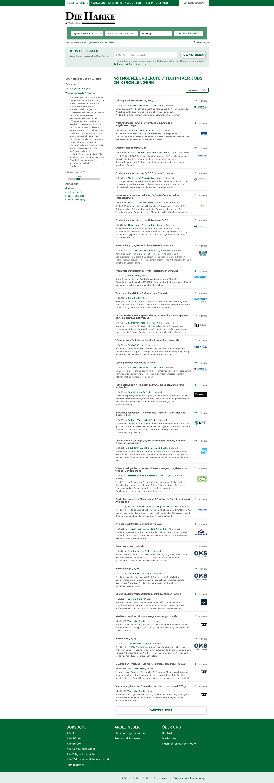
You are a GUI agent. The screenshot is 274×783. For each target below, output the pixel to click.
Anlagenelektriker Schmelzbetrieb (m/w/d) (138, 523)
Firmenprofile (75, 764)
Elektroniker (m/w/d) (127, 568)
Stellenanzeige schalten (130, 733)
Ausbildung (98, 3)
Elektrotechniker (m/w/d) (129, 546)
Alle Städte (74, 738)
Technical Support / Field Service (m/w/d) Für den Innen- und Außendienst (149, 386)
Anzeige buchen (194, 3)
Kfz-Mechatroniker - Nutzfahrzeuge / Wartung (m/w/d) (146, 616)
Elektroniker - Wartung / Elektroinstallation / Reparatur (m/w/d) (150, 663)
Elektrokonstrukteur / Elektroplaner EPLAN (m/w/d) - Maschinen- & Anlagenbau (152, 500)
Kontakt (167, 733)
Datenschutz (140, 778)
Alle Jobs (72, 733)
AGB (124, 778)
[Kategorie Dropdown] (100, 33)
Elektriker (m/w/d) (125, 638)
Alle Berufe (74, 743)
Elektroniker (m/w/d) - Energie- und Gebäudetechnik (144, 245)
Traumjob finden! (188, 33)
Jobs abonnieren (193, 54)
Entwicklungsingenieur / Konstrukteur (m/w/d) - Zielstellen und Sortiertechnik (150, 414)
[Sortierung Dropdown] (204, 90)
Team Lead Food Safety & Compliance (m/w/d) (141, 293)
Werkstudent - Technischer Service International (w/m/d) (147, 340)
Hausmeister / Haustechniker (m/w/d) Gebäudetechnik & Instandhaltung (147, 196)
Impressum (161, 778)
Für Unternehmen (157, 3)
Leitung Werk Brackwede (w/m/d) (134, 100)
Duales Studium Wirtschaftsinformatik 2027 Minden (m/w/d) (148, 593)
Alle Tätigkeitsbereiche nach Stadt (88, 759)
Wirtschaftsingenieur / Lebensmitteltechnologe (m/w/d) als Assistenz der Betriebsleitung (151, 469)
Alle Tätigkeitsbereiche (81, 754)
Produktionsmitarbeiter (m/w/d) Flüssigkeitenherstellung (146, 270)
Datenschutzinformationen (128, 64)
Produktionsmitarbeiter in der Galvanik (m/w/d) (141, 220)
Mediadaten (169, 738)
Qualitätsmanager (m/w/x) (130, 147)
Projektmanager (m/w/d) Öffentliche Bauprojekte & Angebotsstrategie (144, 124)
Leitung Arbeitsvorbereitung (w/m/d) (135, 362)
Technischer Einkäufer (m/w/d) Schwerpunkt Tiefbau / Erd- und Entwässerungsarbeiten (150, 442)
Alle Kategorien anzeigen (77, 88)
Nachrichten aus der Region (125, 3)
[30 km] (78, 179)
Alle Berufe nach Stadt (81, 749)
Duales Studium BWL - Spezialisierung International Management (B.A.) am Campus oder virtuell (151, 316)
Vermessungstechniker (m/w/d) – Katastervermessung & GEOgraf (151, 686)
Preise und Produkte (127, 738)
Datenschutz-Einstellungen (190, 778)
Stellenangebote (77, 3)
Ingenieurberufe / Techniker (82, 93)
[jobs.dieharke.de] (93, 18)
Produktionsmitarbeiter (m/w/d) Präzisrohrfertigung (144, 173)
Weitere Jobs (161, 710)
